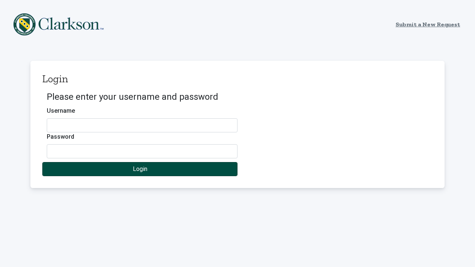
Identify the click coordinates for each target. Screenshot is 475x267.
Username (61, 110)
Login (140, 168)
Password (60, 136)
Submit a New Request (428, 24)
